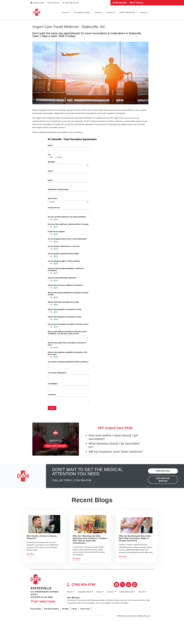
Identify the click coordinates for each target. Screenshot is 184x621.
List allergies (56, 384)
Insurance (110, 12)
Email (53, 180)
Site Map (65, 609)
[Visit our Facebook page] (116, 584)
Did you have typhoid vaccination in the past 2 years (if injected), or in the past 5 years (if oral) (67, 332)
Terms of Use (85, 609)
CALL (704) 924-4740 (72, 3)
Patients (98, 12)
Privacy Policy (35, 609)
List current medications (60, 373)
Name (54, 145)
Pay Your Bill (138, 3)
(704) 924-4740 (82, 480)
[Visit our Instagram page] (128, 584)
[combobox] (68, 211)
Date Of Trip (56, 198)
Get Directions (54, 3)
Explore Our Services (163, 479)
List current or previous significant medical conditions (68, 362)
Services (65, 12)
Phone (54, 171)
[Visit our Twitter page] (122, 584)
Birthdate (55, 162)
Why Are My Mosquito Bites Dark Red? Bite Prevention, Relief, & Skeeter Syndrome (135, 538)
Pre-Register (120, 3)
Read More (30, 554)
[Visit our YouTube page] (134, 584)
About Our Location (55, 446)
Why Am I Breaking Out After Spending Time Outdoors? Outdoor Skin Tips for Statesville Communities (90, 539)
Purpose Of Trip (57, 208)
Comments (52, 395)
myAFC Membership (127, 12)
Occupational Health (81, 12)
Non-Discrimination (51, 609)
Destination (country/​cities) (61, 189)
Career (74, 609)
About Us (143, 12)
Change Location (38, 3)
